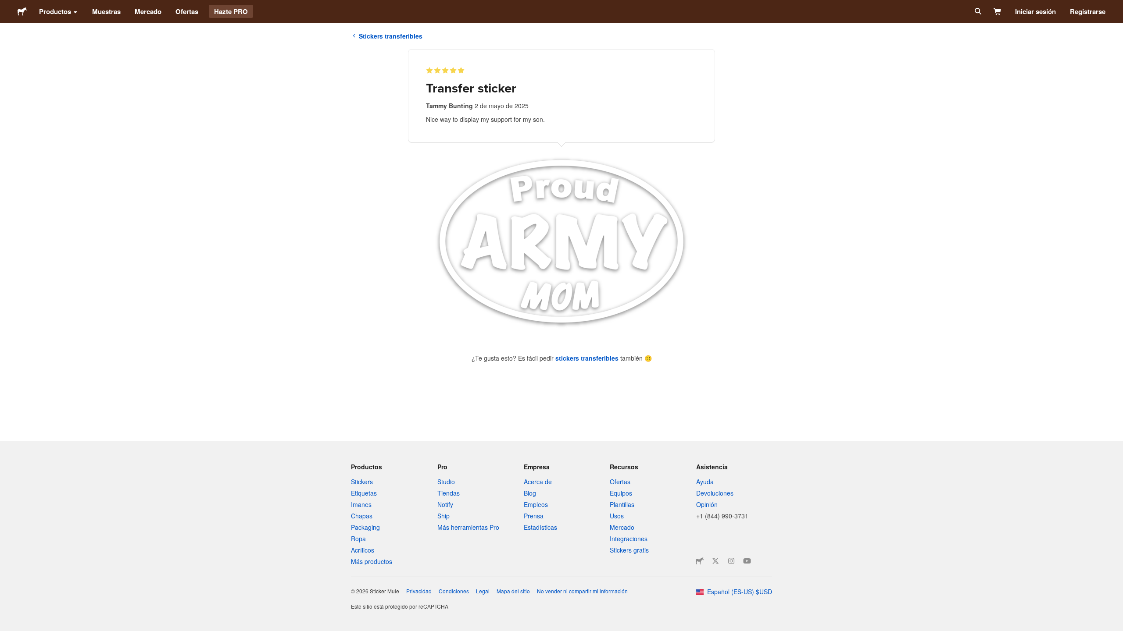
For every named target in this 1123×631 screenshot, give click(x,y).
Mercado (148, 11)
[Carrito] (997, 11)
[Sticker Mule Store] (699, 561)
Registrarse (1087, 11)
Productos (55, 11)
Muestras (106, 11)
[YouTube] (747, 561)
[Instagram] (731, 561)
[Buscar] (977, 11)
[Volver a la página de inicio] (22, 11)
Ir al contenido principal (6, 6)
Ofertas (186, 11)
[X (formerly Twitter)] (715, 561)
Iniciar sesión (1035, 11)
